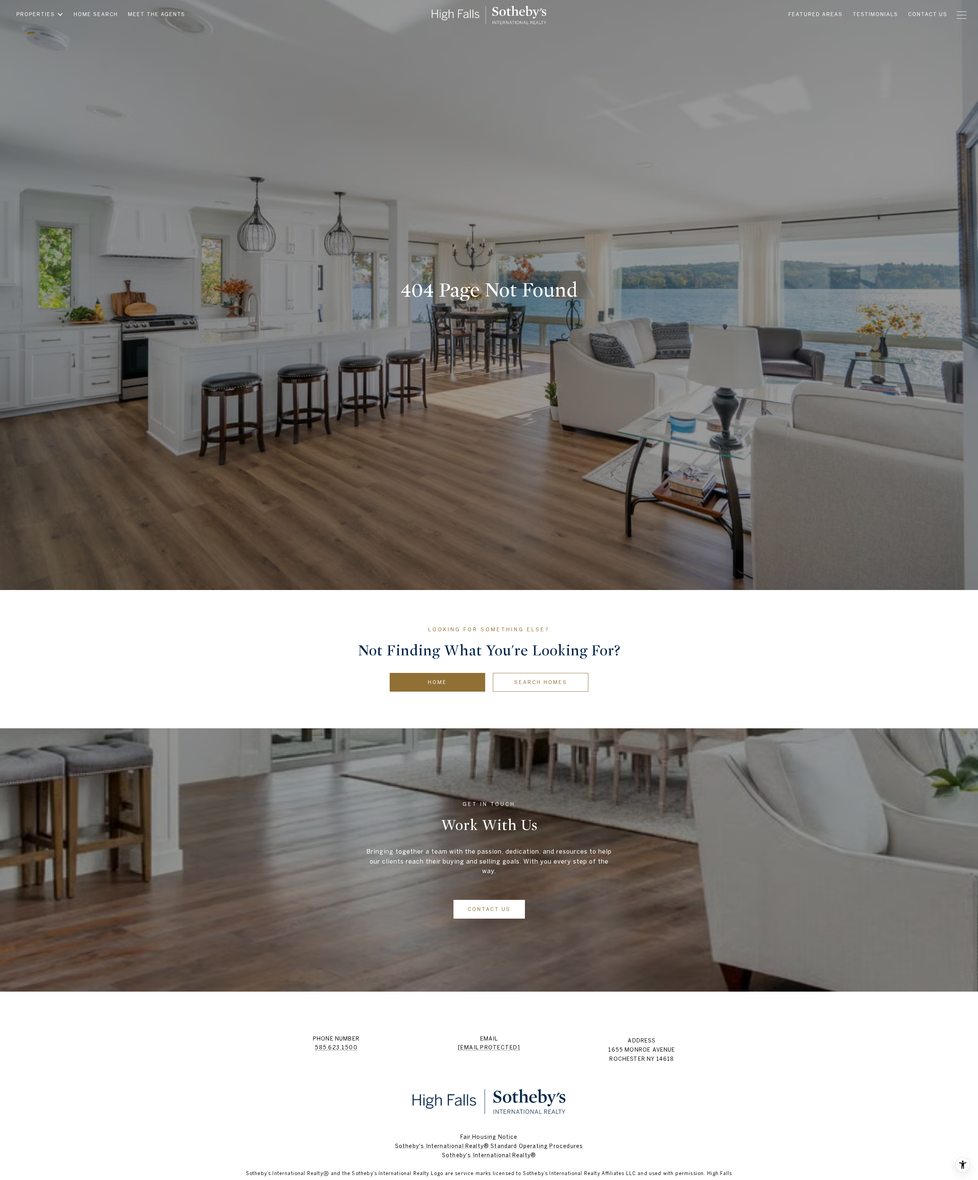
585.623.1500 (336, 1047)
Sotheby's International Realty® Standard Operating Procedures (489, 1146)
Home (437, 682)
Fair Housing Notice (488, 1137)
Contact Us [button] (489, 909)
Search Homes (540, 682)
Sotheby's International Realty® (489, 1155)
